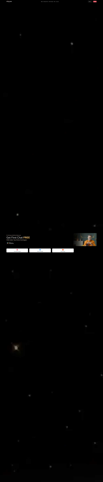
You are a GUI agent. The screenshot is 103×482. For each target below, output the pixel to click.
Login (95, 1)
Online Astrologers (51, 1)
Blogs (54, 1)
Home (42, 1)
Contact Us (57, 1)
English (90, 1)
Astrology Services (45, 1)
